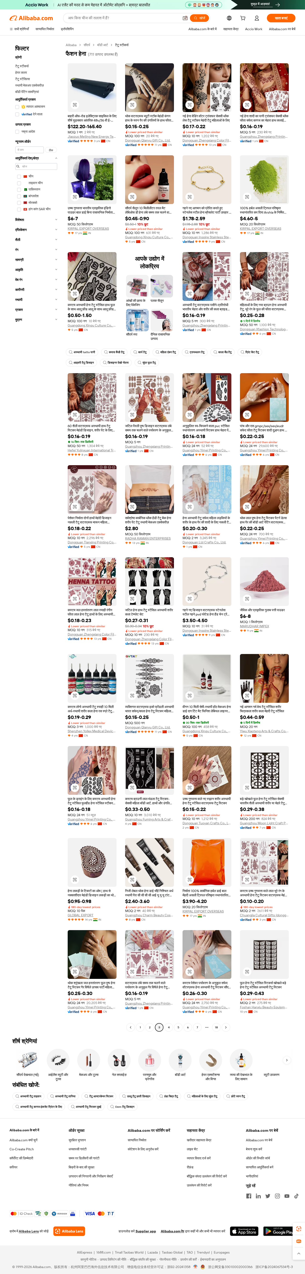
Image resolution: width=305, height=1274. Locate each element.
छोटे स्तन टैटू (238, 1096)
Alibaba (71, 45)
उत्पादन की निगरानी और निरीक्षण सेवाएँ (91, 1176)
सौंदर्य (87, 45)
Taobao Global (172, 1252)
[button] (185, 18)
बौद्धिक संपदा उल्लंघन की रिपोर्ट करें (207, 1176)
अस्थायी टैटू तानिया (65, 1096)
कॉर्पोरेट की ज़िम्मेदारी (21, 1158)
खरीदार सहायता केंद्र (199, 1140)
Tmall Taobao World (129, 1252)
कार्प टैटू (142, 352)
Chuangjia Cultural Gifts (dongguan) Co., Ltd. (264, 915)
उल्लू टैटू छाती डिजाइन (138, 1096)
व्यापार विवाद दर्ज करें (199, 1158)
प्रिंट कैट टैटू (252, 352)
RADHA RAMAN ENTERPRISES (148, 538)
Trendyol (203, 1252)
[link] (299, 1229)
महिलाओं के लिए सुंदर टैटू (204, 1096)
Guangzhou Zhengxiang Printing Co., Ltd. (264, 136)
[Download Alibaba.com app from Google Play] (279, 1231)
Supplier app (146, 1231)
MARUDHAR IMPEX (254, 626)
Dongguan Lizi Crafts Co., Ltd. (204, 542)
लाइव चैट (192, 1149)
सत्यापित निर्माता (137, 1140)
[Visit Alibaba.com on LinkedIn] (258, 1196)
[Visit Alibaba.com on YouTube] (287, 1196)
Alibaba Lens (29, 1231)
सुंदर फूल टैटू (149, 362)
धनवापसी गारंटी (77, 1149)
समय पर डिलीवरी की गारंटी (84, 1158)
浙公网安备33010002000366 (230, 1267)
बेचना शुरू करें (254, 1149)
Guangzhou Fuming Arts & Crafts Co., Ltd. (149, 819)
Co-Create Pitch (22, 1149)
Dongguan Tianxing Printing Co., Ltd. (92, 542)
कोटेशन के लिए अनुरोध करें (143, 1149)
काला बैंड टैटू (225, 352)
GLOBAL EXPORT (80, 915)
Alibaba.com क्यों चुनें (23, 1140)
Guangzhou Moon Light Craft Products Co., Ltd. (264, 823)
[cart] (243, 19)
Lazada (152, 1252)
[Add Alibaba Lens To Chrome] (69, 1231)
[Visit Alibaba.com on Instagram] (277, 1196)
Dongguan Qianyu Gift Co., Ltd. (147, 140)
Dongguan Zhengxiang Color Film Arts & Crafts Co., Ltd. (207, 140)
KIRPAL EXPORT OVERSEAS (88, 228)
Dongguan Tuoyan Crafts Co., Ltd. (207, 823)
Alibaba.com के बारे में (24, 1130)
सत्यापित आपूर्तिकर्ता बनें (259, 1167)
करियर (13, 1167)
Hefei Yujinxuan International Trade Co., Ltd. (92, 450)
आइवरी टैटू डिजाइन (84, 362)
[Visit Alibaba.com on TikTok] (296, 1196)
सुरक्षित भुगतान (77, 1140)
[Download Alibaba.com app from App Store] (244, 1231)
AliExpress (84, 1252)
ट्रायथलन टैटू (197, 352)
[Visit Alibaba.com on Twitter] (268, 1196)
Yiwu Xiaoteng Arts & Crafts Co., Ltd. (264, 731)
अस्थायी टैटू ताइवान (30, 1096)
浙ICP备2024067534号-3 (274, 1267)
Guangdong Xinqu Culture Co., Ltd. (149, 237)
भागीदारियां (252, 1176)
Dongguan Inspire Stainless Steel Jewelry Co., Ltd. (207, 237)
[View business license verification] (195, 1266)
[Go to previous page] (130, 1027)
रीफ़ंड (190, 1167)
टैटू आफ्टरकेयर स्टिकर (101, 1096)
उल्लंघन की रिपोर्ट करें (199, 1185)
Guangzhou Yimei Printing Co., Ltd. (207, 450)
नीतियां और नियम (78, 1185)
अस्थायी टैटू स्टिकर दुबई (88, 1106)
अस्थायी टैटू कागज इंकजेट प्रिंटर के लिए (41, 1106)
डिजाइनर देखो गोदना (118, 362)
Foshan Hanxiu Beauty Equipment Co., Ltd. (264, 1007)
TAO (190, 1252)
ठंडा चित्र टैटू (171, 1096)
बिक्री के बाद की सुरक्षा (81, 1167)
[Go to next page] (226, 1027)
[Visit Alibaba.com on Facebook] (249, 1196)
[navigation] (36, 537)
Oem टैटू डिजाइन (124, 1106)
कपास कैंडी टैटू (116, 352)
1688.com (103, 1252)
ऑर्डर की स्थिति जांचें (258, 1158)
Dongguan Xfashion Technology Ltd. (264, 329)
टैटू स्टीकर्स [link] (121, 45)
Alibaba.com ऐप (172, 1231)
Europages (222, 1252)
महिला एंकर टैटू (168, 352)
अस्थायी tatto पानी (84, 352)
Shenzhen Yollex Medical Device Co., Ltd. (92, 731)
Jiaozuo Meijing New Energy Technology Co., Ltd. (92, 136)
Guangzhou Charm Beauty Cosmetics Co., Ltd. (149, 915)
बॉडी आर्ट (102, 45)
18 (216, 1027)
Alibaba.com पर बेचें (259, 1140)
